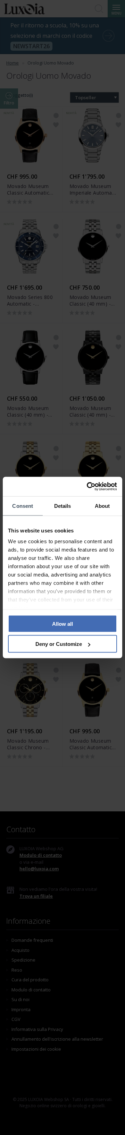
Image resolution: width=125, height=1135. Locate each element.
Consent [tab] (22, 506)
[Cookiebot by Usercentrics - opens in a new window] (88, 486)
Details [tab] (62, 506)
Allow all (62, 623)
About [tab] (102, 506)
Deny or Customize (58, 644)
